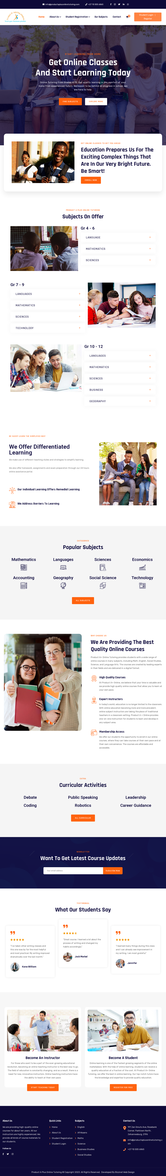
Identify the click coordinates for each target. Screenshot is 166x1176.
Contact (117, 16)
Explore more (96, 101)
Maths (81, 1138)
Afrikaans (82, 1132)
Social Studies (84, 1155)
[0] (127, 17)
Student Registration (77, 16)
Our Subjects (101, 16)
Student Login (146, 15)
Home (41, 16)
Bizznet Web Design (125, 1172)
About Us (54, 16)
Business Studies (86, 1149)
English (81, 1127)
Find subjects (70, 101)
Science (81, 1144)
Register (148, 18)
